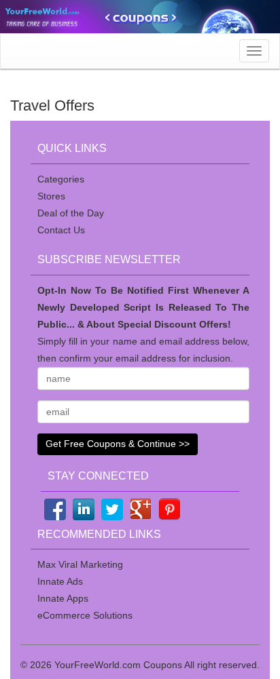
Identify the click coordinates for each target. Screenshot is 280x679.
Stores (51, 196)
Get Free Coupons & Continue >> (118, 443)
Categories (60, 179)
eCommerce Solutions (85, 615)
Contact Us (61, 230)
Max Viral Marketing (80, 564)
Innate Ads (60, 581)
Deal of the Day (70, 213)
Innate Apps (62, 598)
